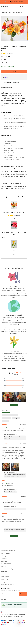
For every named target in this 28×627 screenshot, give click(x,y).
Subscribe (23, 594)
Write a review (14, 405)
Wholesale (4, 561)
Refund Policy (4, 571)
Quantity (3, 59)
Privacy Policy (5, 577)
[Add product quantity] (6, 62)
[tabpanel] (14, 476)
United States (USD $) (7, 612)
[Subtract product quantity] (2, 62)
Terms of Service (5, 574)
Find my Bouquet (5, 56)
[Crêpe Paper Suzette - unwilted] (14, 28)
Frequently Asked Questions (8, 551)
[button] (20, 6)
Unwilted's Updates (6, 553)
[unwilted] (5, 6)
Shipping (3, 82)
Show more (14, 536)
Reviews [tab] (5, 411)
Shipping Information (6, 556)
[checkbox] (5, 421)
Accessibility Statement (7, 584)
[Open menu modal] (26, 6)
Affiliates (3, 566)
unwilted (13, 614)
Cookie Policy (4, 579)
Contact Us (4, 558)
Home (2, 11)
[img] (7, 53)
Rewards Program (6, 564)
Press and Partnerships (7, 569)
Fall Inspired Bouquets (11, 11)
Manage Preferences (7, 582)
